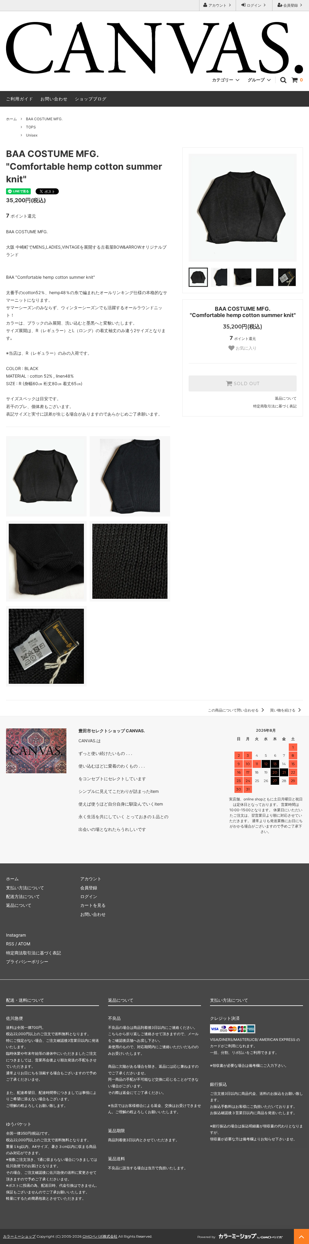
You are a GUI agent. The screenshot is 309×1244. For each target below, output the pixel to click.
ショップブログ (91, 98)
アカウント (218, 5)
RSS (10, 943)
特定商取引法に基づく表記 (275, 406)
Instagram (16, 935)
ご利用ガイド (19, 98)
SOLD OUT (246, 383)
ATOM (24, 943)
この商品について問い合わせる (234, 710)
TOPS (31, 127)
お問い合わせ (54, 98)
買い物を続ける (283, 710)
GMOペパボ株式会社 (99, 1236)
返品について (286, 398)
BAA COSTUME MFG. (44, 119)
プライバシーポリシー (27, 961)
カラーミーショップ (19, 1236)
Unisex (31, 135)
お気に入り (245, 348)
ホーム (11, 119)
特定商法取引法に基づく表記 (33, 952)
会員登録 (290, 5)
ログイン (254, 5)
